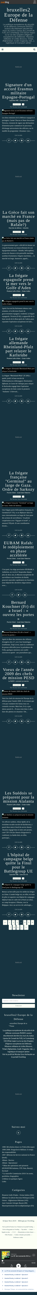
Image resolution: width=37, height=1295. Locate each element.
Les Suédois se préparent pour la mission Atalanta (18, 797)
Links (4, 1181)
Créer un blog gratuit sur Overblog (10, 1229)
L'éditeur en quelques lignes (12, 1179)
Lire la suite (18, 135)
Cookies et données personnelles (22, 1235)
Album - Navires (8, 1160)
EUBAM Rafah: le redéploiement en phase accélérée (18, 549)
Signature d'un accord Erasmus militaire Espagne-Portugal (18, 90)
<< (5, 922)
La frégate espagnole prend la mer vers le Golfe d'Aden (18, 281)
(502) (18, 1195)
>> (26, 927)
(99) (14, 1203)
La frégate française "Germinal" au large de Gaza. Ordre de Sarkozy (18, 481)
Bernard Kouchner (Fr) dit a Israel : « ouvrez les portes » (18, 610)
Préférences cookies (18, 1237)
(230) (18, 1198)
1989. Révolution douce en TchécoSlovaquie (18, 1147)
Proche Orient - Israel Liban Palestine (18, 493)
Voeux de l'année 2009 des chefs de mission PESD (18, 673)
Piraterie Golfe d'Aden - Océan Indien (18, 291)
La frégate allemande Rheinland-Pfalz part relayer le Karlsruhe (18, 346)
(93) (18, 1206)
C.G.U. (14, 1232)
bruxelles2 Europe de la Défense (18, 15)
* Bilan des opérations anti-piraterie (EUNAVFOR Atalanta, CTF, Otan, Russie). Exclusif (17, 1168)
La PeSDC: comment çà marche (18, 681)
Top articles (24, 1229)
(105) (15, 1200)
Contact (31, 1229)
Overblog (30, 1221)
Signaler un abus (6, 1232)
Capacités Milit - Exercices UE (18, 100)
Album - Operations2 (9, 1163)
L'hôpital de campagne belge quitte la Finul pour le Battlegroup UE (18, 862)
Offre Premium (8, 1235)
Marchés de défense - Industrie (18, 228)
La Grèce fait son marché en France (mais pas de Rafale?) (18, 218)
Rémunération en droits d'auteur (26, 1232)
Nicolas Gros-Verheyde (23, 1054)
